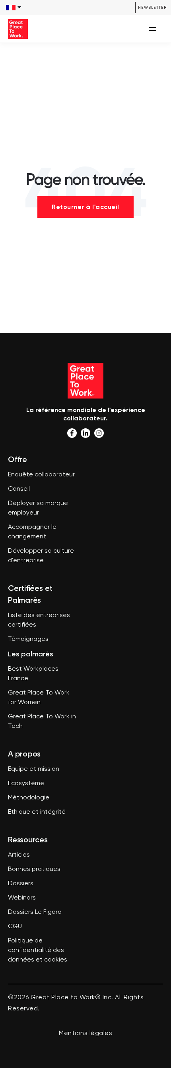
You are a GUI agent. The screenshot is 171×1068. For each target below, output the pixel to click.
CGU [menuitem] (15, 926)
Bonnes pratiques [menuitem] (34, 869)
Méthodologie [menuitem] (28, 798)
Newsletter (152, 7)
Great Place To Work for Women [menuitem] (39, 698)
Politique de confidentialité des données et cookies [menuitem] (37, 950)
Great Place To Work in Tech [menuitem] (42, 721)
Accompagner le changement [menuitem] (32, 532)
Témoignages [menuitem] (28, 639)
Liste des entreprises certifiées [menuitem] (39, 620)
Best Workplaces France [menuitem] (33, 674)
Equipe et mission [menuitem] (33, 769)
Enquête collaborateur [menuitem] (41, 475)
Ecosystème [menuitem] (26, 783)
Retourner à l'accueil (85, 207)
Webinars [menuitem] (22, 898)
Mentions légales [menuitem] (85, 1033)
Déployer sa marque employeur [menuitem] (38, 508)
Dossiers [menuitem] (20, 883)
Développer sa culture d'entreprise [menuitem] (41, 556)
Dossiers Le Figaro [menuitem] (35, 912)
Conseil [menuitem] (19, 489)
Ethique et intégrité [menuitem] (37, 812)
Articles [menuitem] (19, 855)
